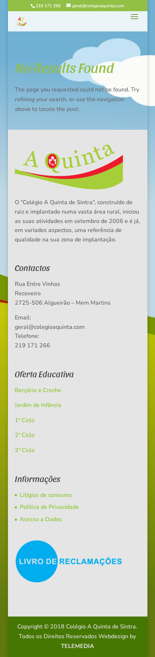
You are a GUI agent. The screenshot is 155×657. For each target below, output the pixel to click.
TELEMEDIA (77, 646)
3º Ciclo (25, 450)
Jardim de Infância (38, 405)
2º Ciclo (25, 435)
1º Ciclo (25, 420)
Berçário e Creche (38, 390)
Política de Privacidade (49, 507)
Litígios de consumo (46, 495)
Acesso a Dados (41, 519)
